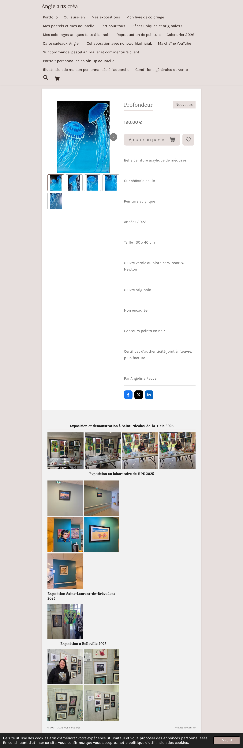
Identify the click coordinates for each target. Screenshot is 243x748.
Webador (191, 728)
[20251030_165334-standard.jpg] (65, 703)
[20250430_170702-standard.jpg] (65, 498)
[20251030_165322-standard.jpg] (101, 703)
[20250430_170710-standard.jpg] (65, 571)
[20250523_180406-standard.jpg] (65, 621)
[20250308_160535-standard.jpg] (177, 450)
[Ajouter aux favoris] (188, 140)
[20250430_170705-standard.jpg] (101, 498)
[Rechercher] (45, 77)
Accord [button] (226, 740)
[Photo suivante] (113, 137)
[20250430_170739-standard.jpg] (65, 534)
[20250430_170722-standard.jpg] (101, 534)
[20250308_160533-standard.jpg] (140, 450)
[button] (55, 182)
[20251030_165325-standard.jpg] (101, 666)
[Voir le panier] (57, 78)
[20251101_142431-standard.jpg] (65, 666)
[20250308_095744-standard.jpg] (65, 450)
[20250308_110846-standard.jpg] (103, 450)
